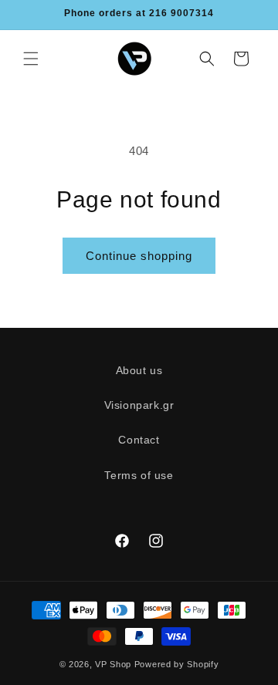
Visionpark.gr (139, 405)
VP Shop (113, 664)
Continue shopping (139, 255)
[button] (31, 59)
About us (139, 370)
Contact (138, 440)
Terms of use (138, 475)
